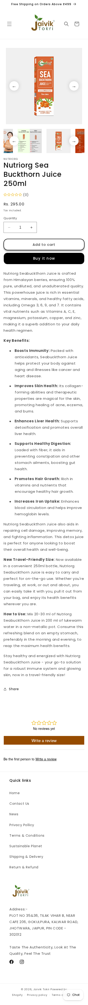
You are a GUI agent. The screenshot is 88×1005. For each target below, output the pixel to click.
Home (14, 793)
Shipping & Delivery (26, 856)
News (13, 814)
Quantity (10, 218)
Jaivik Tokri (41, 989)
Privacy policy (37, 995)
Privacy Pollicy (21, 825)
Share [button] (14, 689)
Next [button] (74, 86)
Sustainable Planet (25, 846)
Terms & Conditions (27, 835)
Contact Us (19, 803)
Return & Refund (23, 867)
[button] (9, 24)
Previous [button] (14, 86)
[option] (44, 86)
